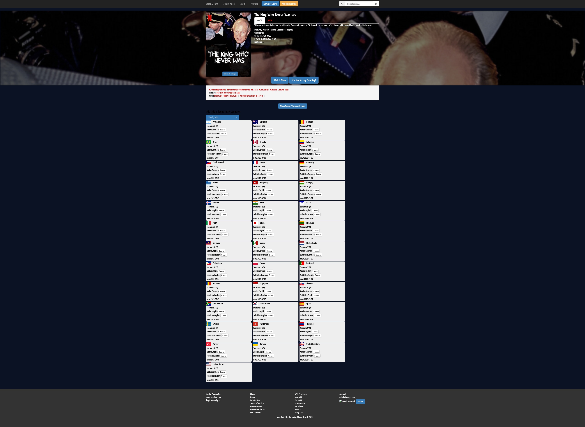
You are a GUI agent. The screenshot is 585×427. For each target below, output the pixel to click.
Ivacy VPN (299, 412)
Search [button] (242, 3)
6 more (270, 133)
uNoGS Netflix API (257, 409)
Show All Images (230, 73)
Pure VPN (299, 400)
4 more (269, 129)
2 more (315, 150)
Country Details (229, 3)
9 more (270, 295)
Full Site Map (255, 412)
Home (252, 397)
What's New (255, 400)
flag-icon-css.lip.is (213, 400)
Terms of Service (257, 403)
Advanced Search (270, 3)
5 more (223, 133)
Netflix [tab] (259, 20)
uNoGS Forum (256, 406)
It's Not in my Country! (304, 80)
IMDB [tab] (270, 20)
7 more (317, 275)
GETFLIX (298, 409)
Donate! (360, 401)
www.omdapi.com (213, 397)
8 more (270, 234)
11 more (317, 315)
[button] (222, 117)
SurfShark (299, 406)
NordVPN (299, 397)
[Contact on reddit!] (347, 401)
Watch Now (280, 80)
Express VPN (300, 403)
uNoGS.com (212, 4)
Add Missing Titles (289, 3)
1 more (270, 214)
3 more (222, 129)
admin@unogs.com (347, 397)
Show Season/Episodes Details (292, 105)
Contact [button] (254, 3)
